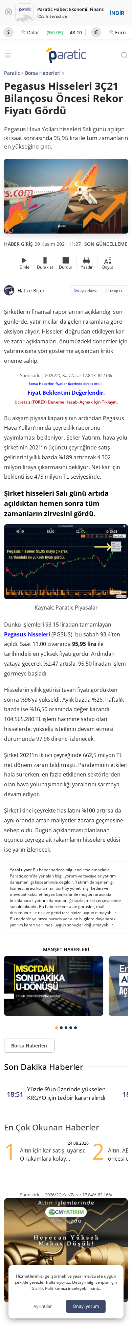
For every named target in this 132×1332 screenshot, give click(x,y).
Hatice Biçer (31, 290)
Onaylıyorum (86, 1306)
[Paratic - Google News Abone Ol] (99, 293)
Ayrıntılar (43, 1306)
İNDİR (117, 13)
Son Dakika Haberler (43, 1066)
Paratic (12, 73)
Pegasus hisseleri (27, 634)
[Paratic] (66, 56)
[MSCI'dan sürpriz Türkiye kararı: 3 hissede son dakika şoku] (53, 986)
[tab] (56, 1027)
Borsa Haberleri (43, 73)
